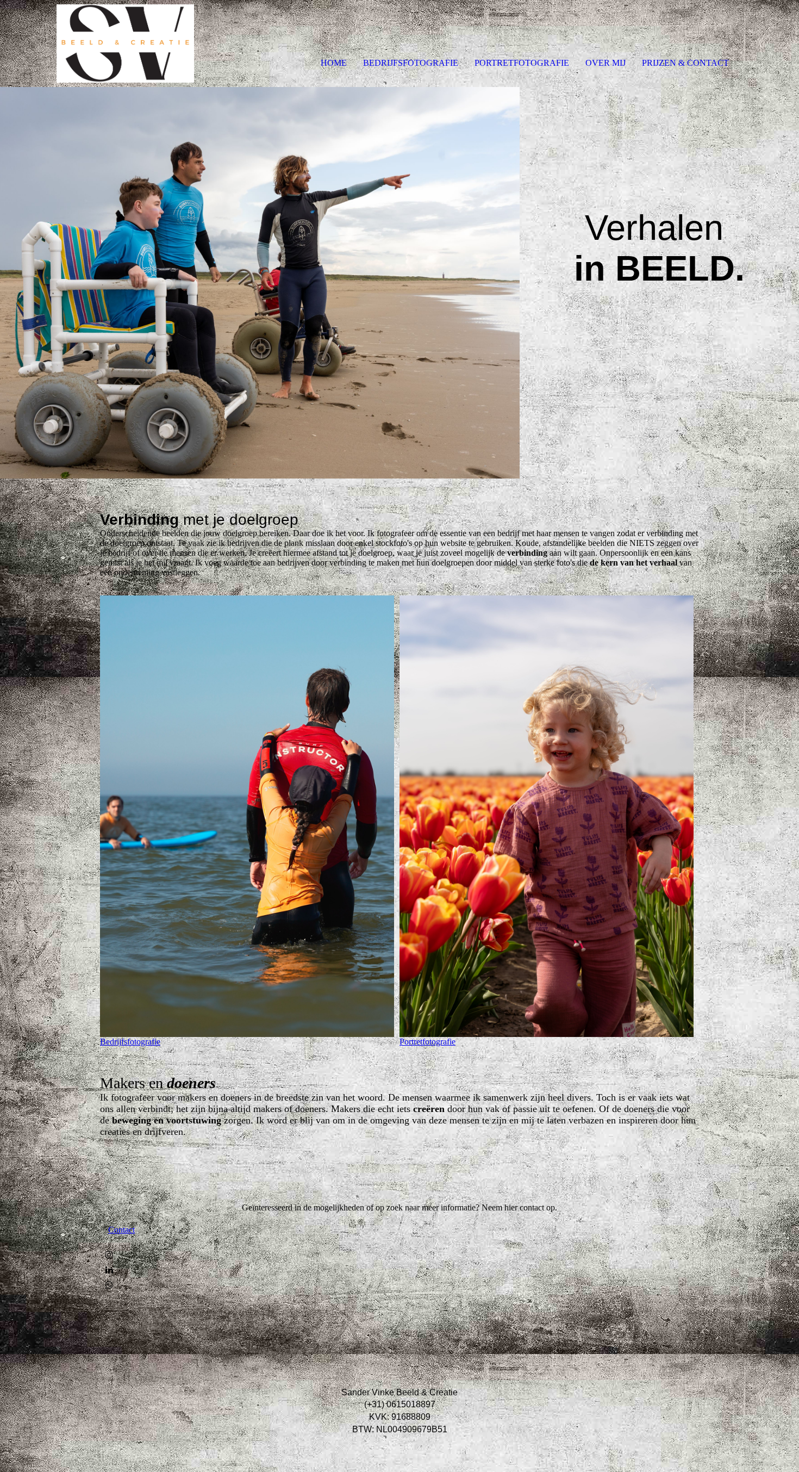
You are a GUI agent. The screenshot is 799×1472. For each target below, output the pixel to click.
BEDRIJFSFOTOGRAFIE (410, 62)
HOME (334, 62)
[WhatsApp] (109, 1285)
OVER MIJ (605, 62)
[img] (125, 43)
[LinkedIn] (109, 1270)
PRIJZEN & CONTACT (685, 62)
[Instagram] (109, 1254)
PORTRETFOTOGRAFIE (522, 62)
